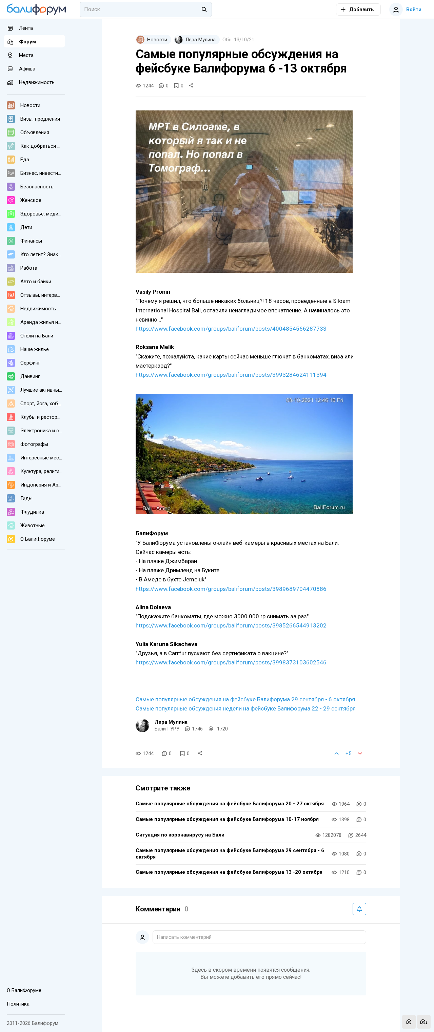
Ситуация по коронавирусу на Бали (180, 835)
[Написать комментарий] (409, 1022)
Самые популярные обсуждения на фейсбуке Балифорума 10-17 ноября (227, 819)
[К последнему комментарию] (424, 1022)
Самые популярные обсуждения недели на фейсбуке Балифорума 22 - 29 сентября (246, 708)
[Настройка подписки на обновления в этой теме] (359, 909)
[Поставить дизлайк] (360, 753)
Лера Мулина (171, 722)
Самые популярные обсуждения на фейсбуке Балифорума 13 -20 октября (229, 872)
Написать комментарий (184, 937)
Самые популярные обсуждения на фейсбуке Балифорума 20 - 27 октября (230, 804)
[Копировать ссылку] (191, 85)
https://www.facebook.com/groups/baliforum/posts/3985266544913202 (231, 625)
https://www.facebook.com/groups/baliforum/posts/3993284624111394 (231, 374)
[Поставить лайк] (337, 753)
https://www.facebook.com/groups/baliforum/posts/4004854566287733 (231, 328)
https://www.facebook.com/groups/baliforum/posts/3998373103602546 (231, 662)
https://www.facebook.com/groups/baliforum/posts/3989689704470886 (231, 588)
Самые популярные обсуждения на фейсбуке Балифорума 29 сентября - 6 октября (245, 699)
